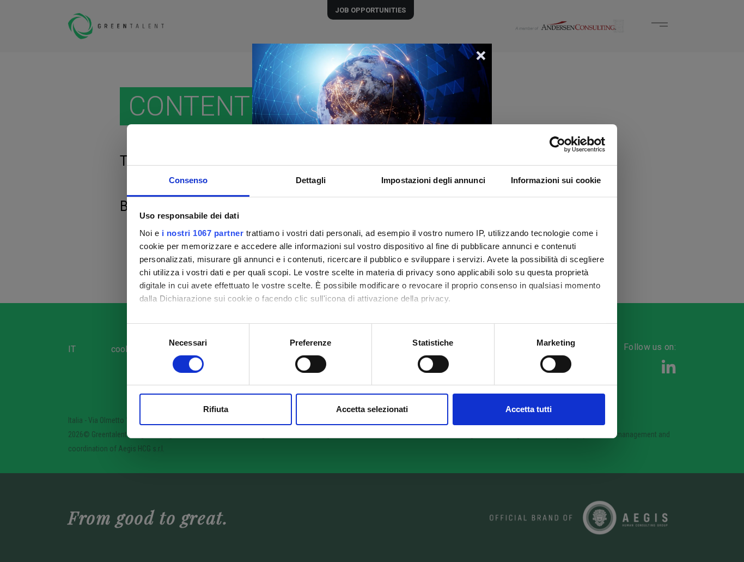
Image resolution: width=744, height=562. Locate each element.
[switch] (310, 364)
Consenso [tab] (188, 179)
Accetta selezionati (372, 409)
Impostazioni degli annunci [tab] (433, 179)
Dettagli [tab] (311, 179)
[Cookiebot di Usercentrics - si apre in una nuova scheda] (557, 144)
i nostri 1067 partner (203, 232)
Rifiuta (215, 409)
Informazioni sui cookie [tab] (556, 179)
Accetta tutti (528, 409)
